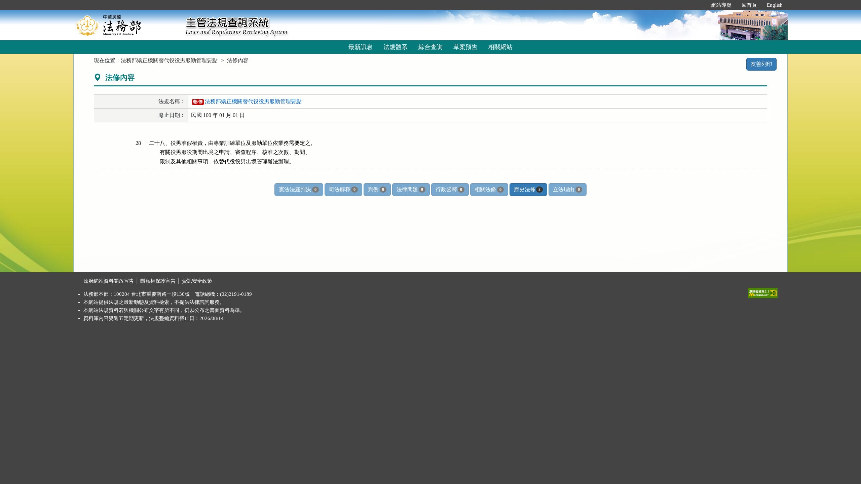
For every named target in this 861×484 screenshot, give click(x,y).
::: (699, 5)
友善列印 (761, 64)
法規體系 (395, 47)
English (775, 5)
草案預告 (465, 47)
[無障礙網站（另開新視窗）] (763, 291)
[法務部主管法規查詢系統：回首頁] (127, 25)
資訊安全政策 (197, 281)
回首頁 (749, 5)
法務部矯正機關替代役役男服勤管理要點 (169, 60)
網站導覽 (721, 5)
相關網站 (500, 47)
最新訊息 (360, 47)
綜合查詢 (430, 47)
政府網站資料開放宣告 (108, 281)
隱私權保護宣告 (158, 281)
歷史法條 (527, 189)
